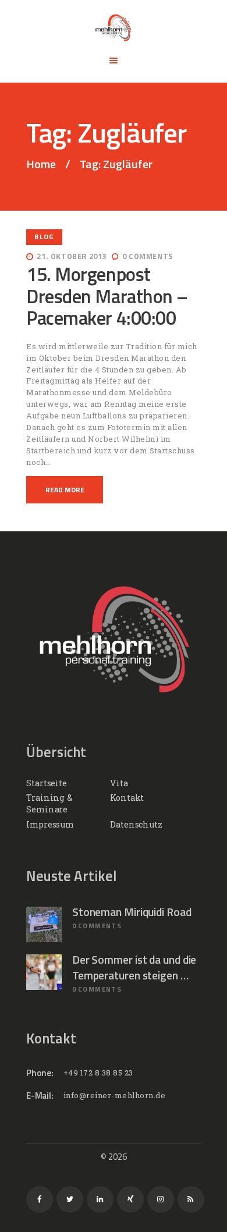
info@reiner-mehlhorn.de (114, 1095)
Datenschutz (136, 824)
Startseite (46, 783)
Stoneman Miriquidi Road (131, 911)
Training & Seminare (49, 803)
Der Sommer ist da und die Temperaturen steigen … (134, 967)
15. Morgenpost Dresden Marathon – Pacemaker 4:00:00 (107, 296)
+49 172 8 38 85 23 (98, 1072)
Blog (44, 237)
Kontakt (127, 797)
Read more (64, 489)
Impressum (50, 824)
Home (41, 164)
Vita (119, 783)
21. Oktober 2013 (72, 256)
